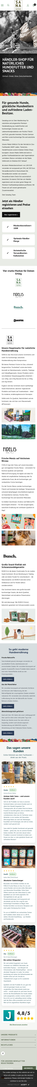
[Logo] (18, 5)
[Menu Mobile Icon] (2, 5)
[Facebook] (3, 1053)
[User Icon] (28, 5)
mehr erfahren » (8, 679)
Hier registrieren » (11, 215)
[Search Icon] (10, 5)
